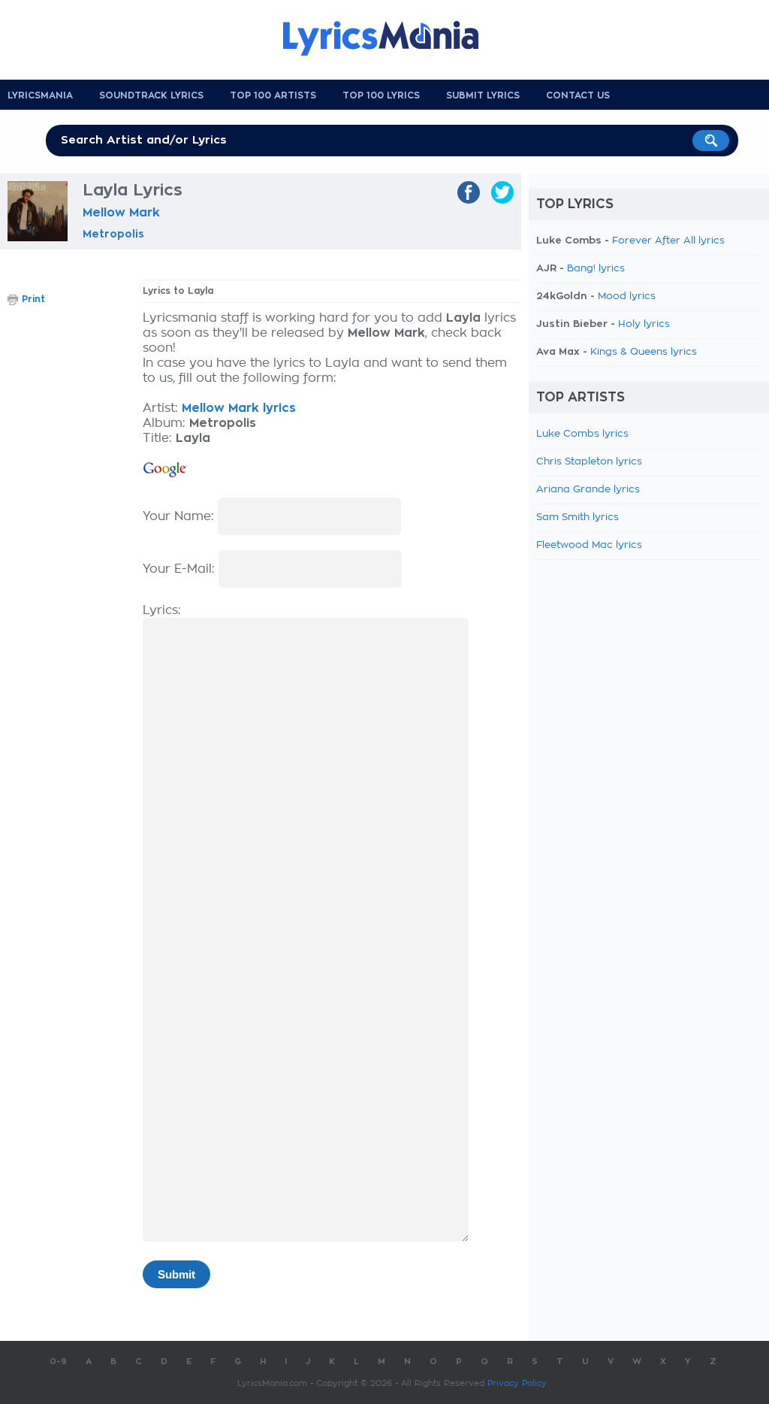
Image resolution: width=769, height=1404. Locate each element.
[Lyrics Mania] (392, 38)
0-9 (58, 1361)
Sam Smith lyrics (577, 517)
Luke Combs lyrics (582, 434)
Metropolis (113, 233)
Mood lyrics (627, 296)
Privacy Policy (517, 1383)
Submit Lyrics (483, 95)
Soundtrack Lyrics (151, 95)
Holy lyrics (644, 324)
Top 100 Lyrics (381, 95)
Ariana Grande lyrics (588, 490)
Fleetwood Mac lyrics (589, 545)
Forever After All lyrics (668, 241)
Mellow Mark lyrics (239, 408)
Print (33, 299)
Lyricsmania (40, 95)
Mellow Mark (121, 213)
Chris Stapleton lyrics (589, 462)
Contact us (578, 95)
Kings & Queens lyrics (643, 352)
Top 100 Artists (273, 95)
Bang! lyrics (596, 269)
